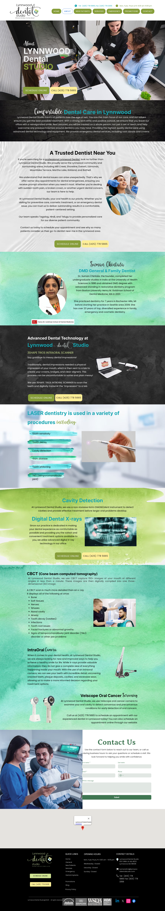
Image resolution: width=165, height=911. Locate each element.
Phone (120, 772)
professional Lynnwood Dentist (62, 159)
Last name (121, 762)
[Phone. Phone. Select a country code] (121, 775)
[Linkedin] (117, 901)
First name (86, 762)
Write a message (88, 781)
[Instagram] (128, 901)
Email (84, 772)
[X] (123, 901)
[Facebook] (134, 901)
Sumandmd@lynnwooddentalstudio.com (128, 870)
